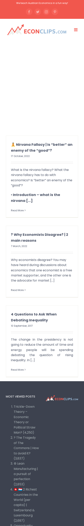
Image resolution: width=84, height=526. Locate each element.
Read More (17, 210)
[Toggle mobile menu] (76, 30)
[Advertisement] (42, 85)
